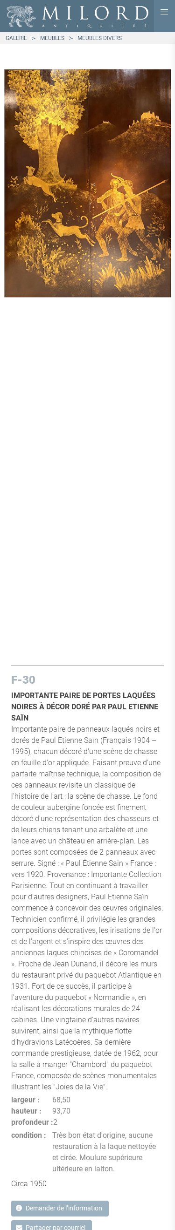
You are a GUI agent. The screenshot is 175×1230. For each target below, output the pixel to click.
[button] (164, 12)
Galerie (16, 38)
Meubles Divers (99, 38)
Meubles (52, 38)
